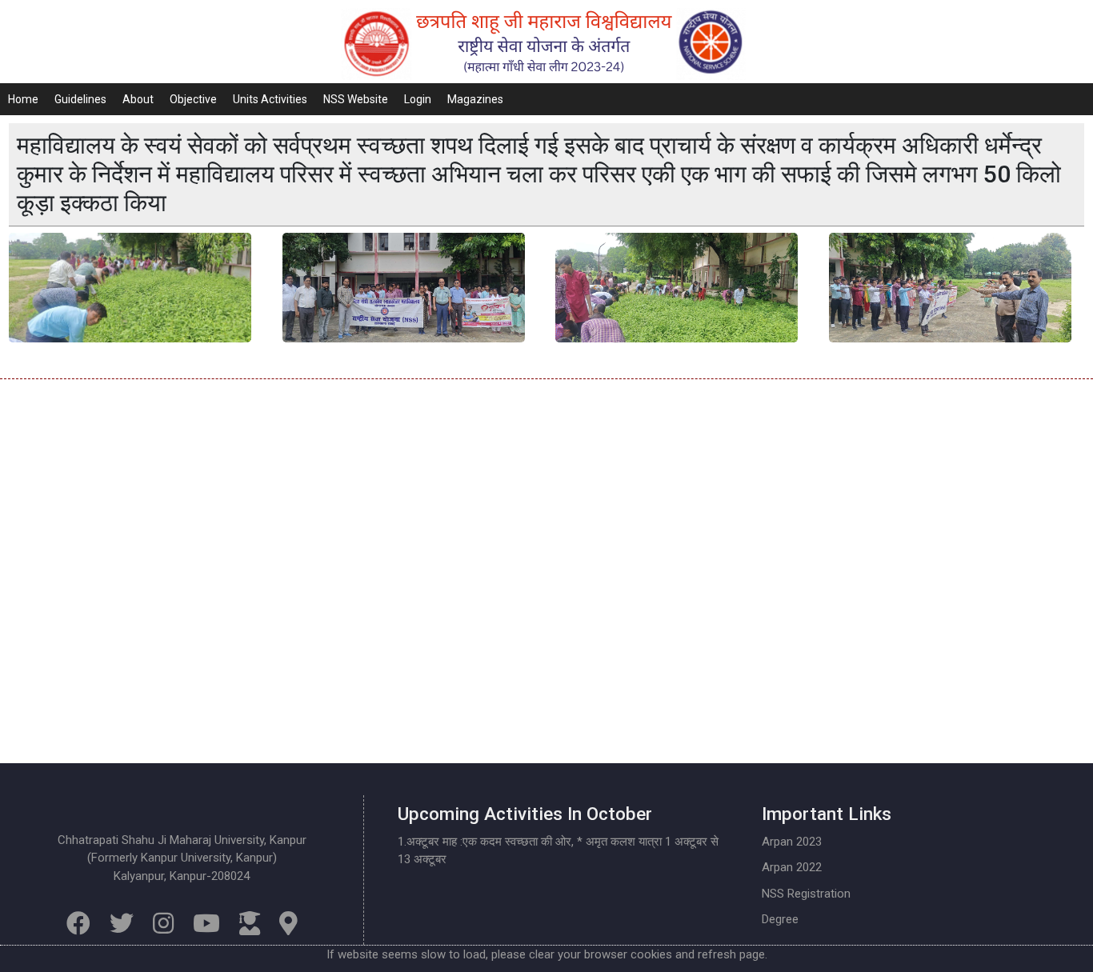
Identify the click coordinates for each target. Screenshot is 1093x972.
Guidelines (80, 99)
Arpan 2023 (792, 841)
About (138, 99)
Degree (780, 919)
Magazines (475, 99)
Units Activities (270, 99)
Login (417, 99)
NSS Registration (806, 893)
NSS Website (355, 99)
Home (23, 99)
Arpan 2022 (792, 867)
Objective (193, 99)
